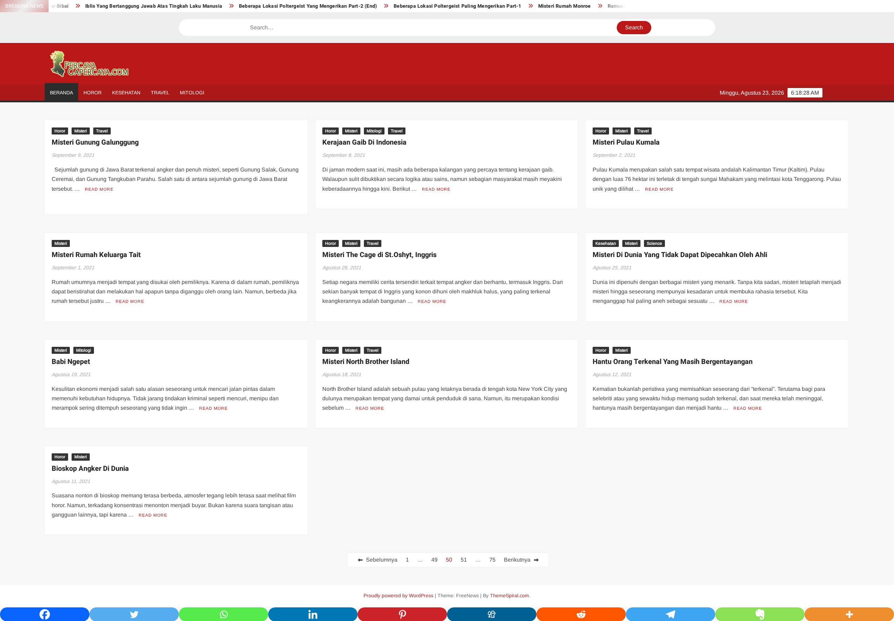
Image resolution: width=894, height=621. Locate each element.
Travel (160, 92)
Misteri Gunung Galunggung (95, 142)
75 (492, 560)
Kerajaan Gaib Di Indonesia (364, 142)
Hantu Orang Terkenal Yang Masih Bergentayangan (673, 362)
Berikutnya (517, 560)
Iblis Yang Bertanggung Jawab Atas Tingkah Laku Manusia (132, 6)
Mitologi (192, 92)
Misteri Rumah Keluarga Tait (96, 255)
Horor (92, 92)
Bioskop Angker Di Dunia (90, 468)
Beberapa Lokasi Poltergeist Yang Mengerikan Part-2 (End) (287, 6)
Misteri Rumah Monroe (543, 6)
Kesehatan (126, 92)
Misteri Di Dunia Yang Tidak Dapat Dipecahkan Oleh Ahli (680, 255)
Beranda (61, 92)
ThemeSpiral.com (509, 595)
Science (654, 243)
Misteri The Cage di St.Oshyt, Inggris (379, 255)
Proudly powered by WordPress (398, 595)
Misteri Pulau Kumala (626, 142)
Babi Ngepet (71, 362)
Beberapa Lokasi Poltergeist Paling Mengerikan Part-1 (436, 6)
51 (464, 560)
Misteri (80, 131)
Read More (99, 189)
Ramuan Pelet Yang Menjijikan (622, 6)
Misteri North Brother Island (365, 362)
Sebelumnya (381, 560)
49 (434, 560)
